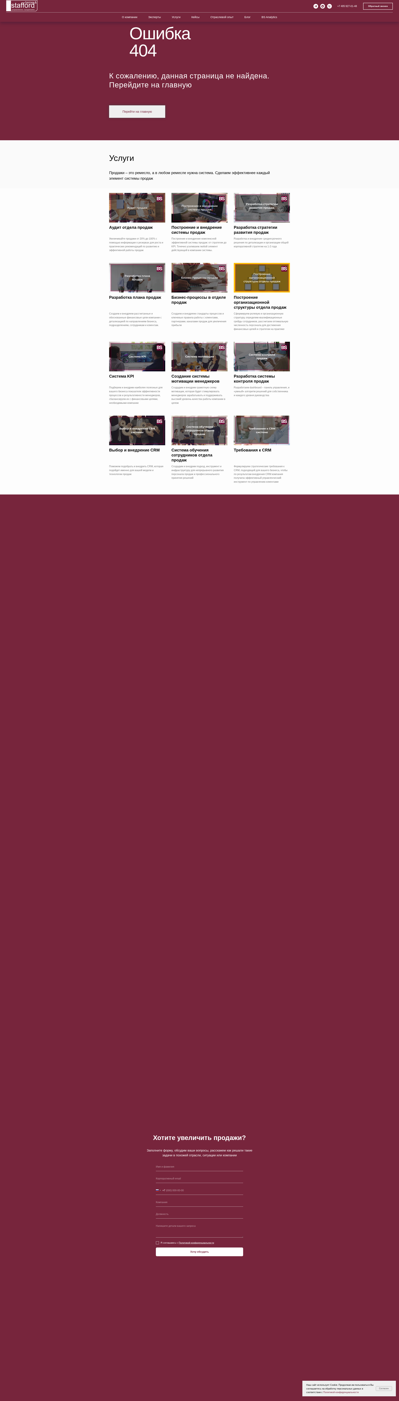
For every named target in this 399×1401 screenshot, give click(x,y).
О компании (129, 17)
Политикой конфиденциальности (341, 1392)
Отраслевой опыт (221, 17)
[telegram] (315, 6)
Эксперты (154, 17)
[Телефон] (329, 6)
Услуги (176, 17)
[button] (378, 6)
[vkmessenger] (322, 6)
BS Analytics (269, 17)
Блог (247, 17)
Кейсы (195, 17)
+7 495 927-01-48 (347, 6)
